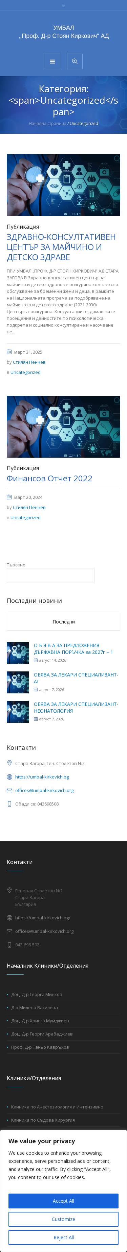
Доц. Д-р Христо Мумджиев (40, 1021)
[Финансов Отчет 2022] (63, 426)
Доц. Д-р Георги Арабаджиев (42, 1034)
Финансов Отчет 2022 (49, 478)
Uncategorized (25, 372)
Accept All (63, 1201)
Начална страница (47, 123)
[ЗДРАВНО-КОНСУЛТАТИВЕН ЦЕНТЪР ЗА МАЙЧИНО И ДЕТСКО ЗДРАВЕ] (63, 184)
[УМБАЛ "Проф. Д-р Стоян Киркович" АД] (63, 32)
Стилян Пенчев (29, 362)
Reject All (64, 1237)
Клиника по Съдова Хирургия (43, 1120)
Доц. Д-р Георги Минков (36, 994)
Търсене (16, 565)
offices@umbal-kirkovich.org (44, 790)
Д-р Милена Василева (34, 1007)
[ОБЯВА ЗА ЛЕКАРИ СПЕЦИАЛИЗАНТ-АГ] (18, 682)
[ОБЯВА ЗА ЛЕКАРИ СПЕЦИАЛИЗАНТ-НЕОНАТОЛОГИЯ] (18, 711)
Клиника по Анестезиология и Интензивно (57, 1107)
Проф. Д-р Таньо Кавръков (40, 1047)
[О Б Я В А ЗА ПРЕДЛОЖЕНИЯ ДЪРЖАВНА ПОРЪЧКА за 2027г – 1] (18, 652)
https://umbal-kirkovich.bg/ (42, 918)
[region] (63, 1191)
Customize (63, 1219)
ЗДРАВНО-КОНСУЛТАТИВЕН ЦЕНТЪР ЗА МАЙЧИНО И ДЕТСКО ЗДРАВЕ (61, 246)
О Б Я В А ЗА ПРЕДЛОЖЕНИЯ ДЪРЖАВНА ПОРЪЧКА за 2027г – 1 (73, 648)
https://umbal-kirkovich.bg (42, 777)
